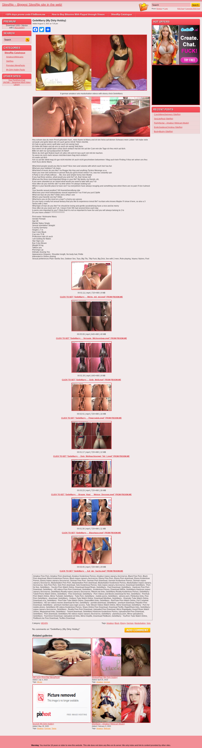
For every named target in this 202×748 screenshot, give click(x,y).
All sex (39, 682)
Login (166, 8)
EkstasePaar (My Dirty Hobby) (105, 677)
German (130, 623)
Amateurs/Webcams (14, 57)
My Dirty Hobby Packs (15, 70)
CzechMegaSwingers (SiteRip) (167, 114)
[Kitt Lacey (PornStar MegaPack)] (62, 657)
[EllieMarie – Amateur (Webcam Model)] (121, 703)
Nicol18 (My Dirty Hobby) (43, 724)
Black (117, 623)
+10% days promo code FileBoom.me (25, 14)
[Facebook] (1, 17)
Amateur (110, 623)
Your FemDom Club (16, 80)
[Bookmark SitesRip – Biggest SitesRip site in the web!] (144, 11)
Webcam (107, 728)
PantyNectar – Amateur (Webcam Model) (171, 123)
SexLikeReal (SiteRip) (163, 119)
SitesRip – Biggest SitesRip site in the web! (32, 4)
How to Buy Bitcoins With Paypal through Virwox (78, 14)
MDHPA (44, 623)
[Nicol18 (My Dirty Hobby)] (62, 703)
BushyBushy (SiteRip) (163, 131)
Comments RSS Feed (192, 8)
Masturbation (140, 623)
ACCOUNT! (20, 28)
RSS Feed (180, 8)
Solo (149, 623)
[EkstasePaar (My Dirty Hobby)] (121, 657)
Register (159, 8)
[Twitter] (1, 18)
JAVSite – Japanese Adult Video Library (16, 83)
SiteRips (9, 61)
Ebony (123, 623)
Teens (54, 728)
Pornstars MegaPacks (15, 65)
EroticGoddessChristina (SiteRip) (168, 127)
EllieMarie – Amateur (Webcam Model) (108, 724)
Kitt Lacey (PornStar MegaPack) (46, 677)
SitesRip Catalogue (121, 14)
